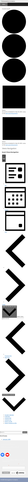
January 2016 (6, 439)
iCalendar (7, 416)
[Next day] (15, 302)
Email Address (5, 465)
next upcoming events (12, 113)
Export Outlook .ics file (11, 423)
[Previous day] (15, 267)
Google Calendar (9, 415)
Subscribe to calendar (8, 395)
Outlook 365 (8, 418)
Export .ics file (8, 421)
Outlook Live (8, 420)
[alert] (14, 98)
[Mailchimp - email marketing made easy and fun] (17, 473)
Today (3, 304)
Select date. (20, 316)
